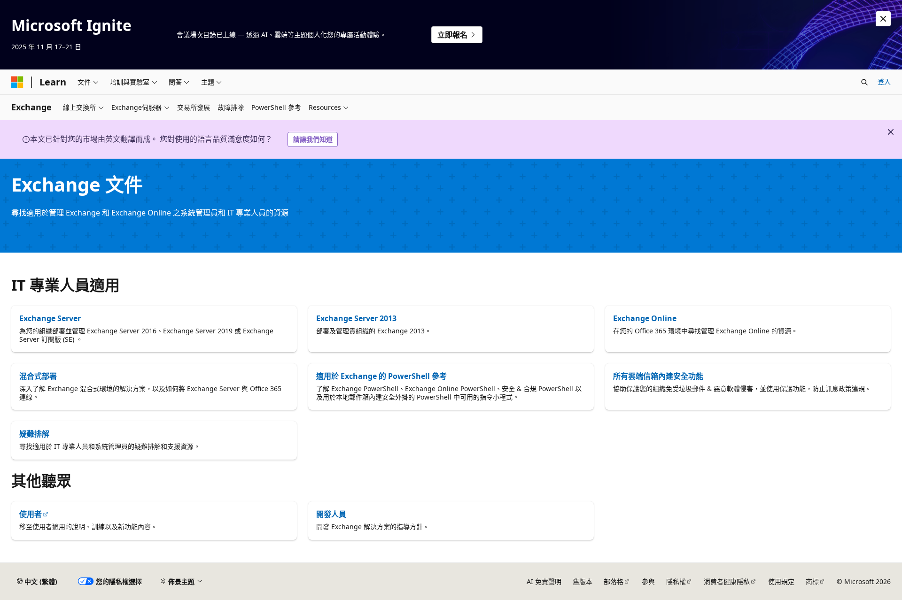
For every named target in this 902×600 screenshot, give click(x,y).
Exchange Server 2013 (356, 318)
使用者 (30, 514)
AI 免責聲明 (544, 581)
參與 (648, 581)
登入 (884, 81)
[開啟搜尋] (864, 82)
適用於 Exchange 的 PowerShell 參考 (381, 376)
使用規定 (781, 581)
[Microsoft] (17, 82)
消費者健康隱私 (727, 581)
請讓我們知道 (313, 139)
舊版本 (582, 581)
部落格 (613, 581)
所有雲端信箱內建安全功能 (658, 376)
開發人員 (331, 514)
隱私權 (676, 581)
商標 (812, 581)
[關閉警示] (883, 18)
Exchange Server (50, 318)
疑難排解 (34, 434)
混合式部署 (38, 376)
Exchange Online (644, 318)
